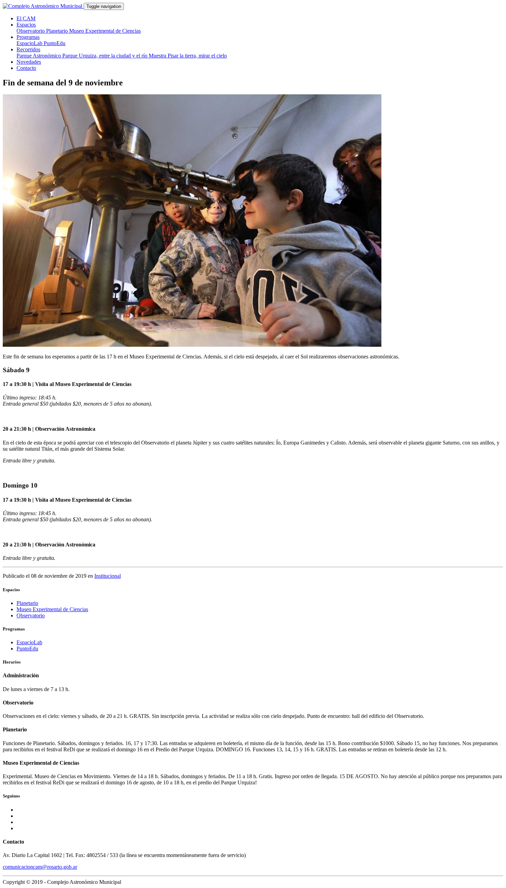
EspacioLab (30, 43)
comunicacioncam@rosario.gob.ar (40, 867)
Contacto (26, 68)
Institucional (107, 576)
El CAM (26, 18)
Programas (28, 37)
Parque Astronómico (39, 56)
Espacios (26, 25)
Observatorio (31, 31)
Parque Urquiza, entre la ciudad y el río (105, 56)
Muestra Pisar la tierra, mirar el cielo (188, 56)
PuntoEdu (54, 43)
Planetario (57, 31)
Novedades (29, 62)
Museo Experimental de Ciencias (105, 31)
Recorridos (28, 49)
